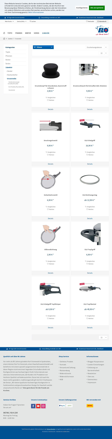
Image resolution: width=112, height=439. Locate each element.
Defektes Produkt (66, 361)
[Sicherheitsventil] (50, 180)
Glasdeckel (11, 90)
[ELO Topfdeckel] (90, 289)
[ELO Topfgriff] (90, 234)
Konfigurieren (82, 8)
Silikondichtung (50, 249)
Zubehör (9, 67)
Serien (8, 63)
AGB (61, 379)
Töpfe (8, 52)
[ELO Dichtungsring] (90, 180)
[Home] (4, 33)
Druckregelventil (50, 140)
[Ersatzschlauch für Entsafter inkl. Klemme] (90, 70)
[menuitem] (102, 21)
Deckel (9, 71)
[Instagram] (43, 406)
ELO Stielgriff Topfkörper (51, 304)
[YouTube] (38, 406)
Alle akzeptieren (96, 8)
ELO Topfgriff (90, 249)
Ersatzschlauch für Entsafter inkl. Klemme (90, 86)
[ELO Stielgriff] (90, 125)
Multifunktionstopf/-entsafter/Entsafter (14, 82)
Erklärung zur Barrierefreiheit (93, 369)
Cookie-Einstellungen (96, 364)
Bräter (8, 60)
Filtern (39, 47)
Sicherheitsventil (50, 195)
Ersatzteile (11, 78)
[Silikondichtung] (50, 234)
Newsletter (92, 373)
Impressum (92, 382)
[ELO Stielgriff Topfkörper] (50, 289)
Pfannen (9, 56)
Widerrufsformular (67, 376)
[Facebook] (33, 406)
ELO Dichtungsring (90, 195)
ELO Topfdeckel (90, 304)
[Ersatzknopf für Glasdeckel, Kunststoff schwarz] (50, 70)
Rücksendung (65, 370)
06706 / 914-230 (10, 412)
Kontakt (63, 364)
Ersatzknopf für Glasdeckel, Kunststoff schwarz (50, 87)
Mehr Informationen (36, 12)
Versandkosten (51, 429)
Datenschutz (92, 379)
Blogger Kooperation (96, 361)
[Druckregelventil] (50, 125)
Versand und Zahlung (67, 367)
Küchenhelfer (12, 75)
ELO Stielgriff (90, 140)
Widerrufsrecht (65, 373)
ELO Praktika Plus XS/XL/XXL (16, 87)
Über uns (91, 376)
